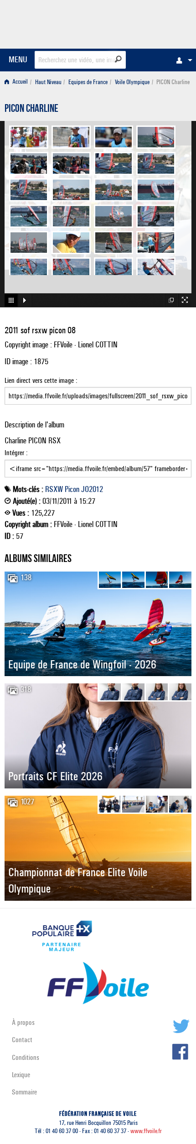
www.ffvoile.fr (146, 1131)
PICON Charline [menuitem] (173, 82)
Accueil (19, 82)
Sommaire (24, 1092)
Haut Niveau (48, 82)
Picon (72, 489)
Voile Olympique (132, 82)
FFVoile (148, 23)
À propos (23, 1022)
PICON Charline (31, 109)
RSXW (54, 489)
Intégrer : (16, 452)
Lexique (21, 1074)
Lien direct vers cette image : (41, 380)
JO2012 (92, 489)
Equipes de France (88, 82)
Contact (22, 1039)
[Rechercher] (118, 59)
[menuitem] (182, 60)
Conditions (25, 1057)
